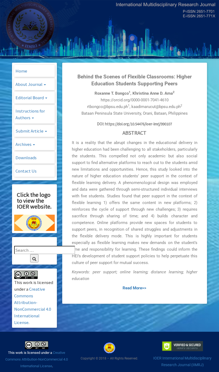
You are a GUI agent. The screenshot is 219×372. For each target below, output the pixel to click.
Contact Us (26, 171)
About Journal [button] (29, 84)
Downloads (26, 157)
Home (21, 71)
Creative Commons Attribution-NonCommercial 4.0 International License (36, 359)
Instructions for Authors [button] (30, 114)
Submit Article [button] (29, 131)
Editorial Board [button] (30, 97)
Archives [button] (23, 144)
